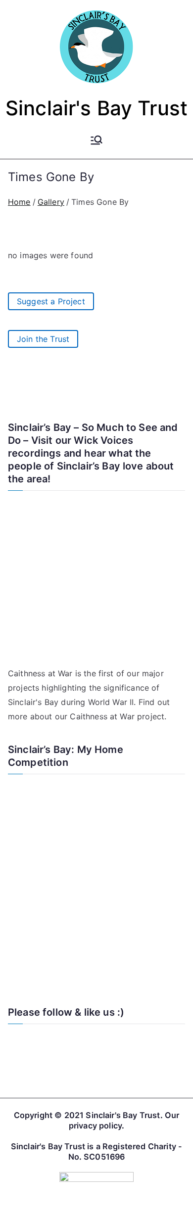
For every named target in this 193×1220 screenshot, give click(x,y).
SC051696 (104, 1157)
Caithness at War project (117, 716)
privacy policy (95, 1125)
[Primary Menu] (96, 141)
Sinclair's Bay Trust (96, 108)
